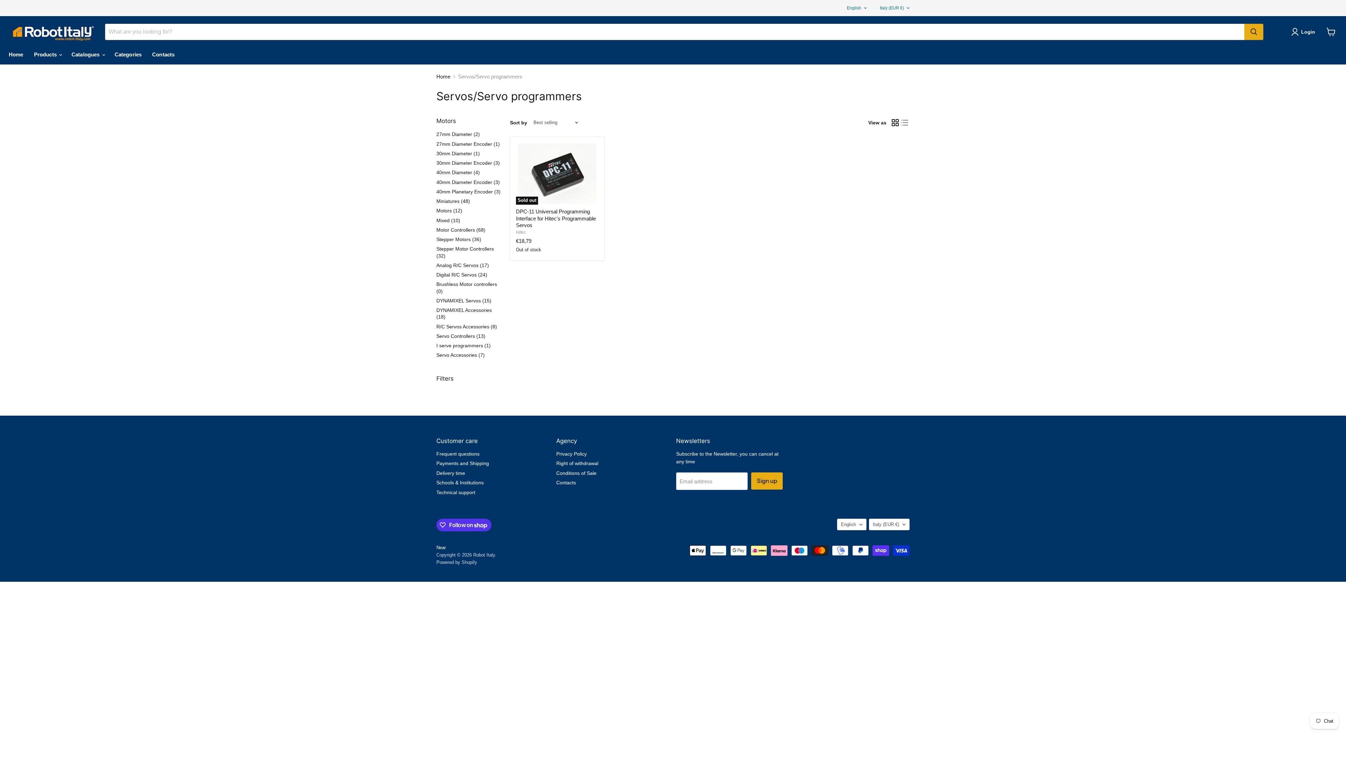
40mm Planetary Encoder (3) (468, 192)
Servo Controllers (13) (460, 336)
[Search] (1253, 32)
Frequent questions (458, 454)
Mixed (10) (448, 220)
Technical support (455, 492)
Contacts (163, 54)
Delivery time (450, 473)
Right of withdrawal (577, 463)
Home (16, 54)
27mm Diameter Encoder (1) (468, 144)
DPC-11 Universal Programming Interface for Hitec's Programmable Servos (556, 218)
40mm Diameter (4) (458, 172)
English (854, 8)
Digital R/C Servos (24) (461, 275)
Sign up (767, 480)
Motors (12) (449, 210)
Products (46, 54)
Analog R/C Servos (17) (462, 265)
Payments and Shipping (462, 463)
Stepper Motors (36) (458, 239)
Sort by (518, 122)
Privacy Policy (571, 454)
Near (441, 547)
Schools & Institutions (460, 482)
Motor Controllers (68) (460, 230)
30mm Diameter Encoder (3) (468, 163)
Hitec (521, 232)
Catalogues (86, 54)
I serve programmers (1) (463, 345)
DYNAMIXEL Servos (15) (463, 301)
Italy (892, 8)
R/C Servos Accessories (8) (466, 326)
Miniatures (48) (453, 201)
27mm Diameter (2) (458, 134)
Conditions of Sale (576, 473)
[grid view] (895, 123)
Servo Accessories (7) (460, 355)
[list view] (905, 123)
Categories (128, 54)
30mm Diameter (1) (458, 153)
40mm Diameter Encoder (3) (468, 182)
